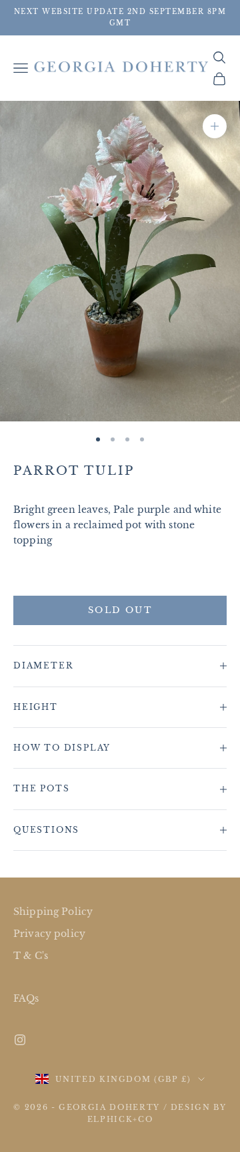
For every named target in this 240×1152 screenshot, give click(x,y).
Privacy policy (49, 934)
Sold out (120, 610)
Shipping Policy (53, 912)
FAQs (26, 998)
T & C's (30, 956)
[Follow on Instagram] (20, 1039)
